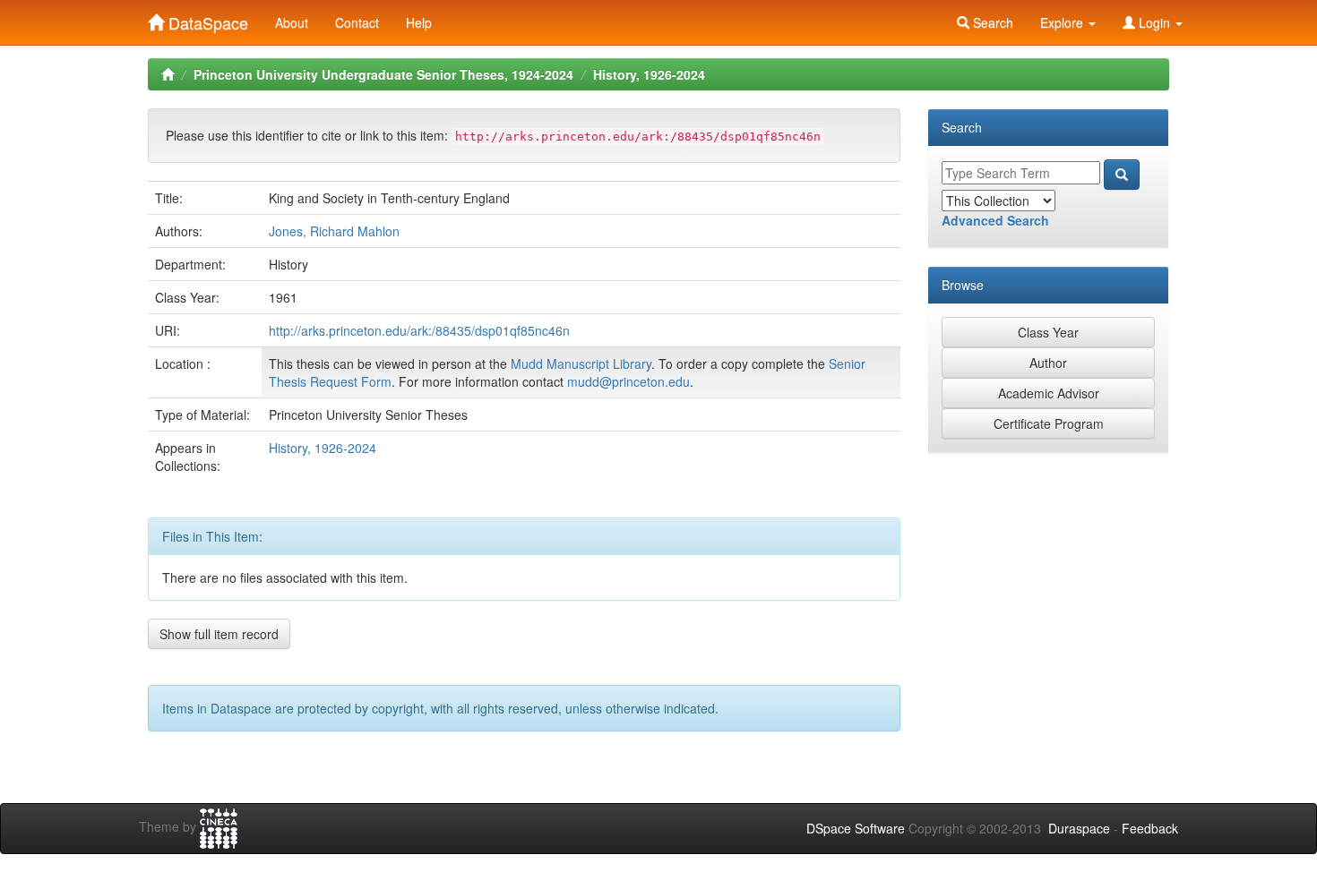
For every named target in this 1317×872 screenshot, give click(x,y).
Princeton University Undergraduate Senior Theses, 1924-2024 (383, 74)
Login (1154, 22)
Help (419, 22)
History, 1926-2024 (649, 74)
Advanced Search (995, 220)
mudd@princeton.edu (628, 381)
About (291, 22)
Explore (1063, 22)
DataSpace (206, 19)
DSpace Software (855, 828)
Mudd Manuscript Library (581, 363)
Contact (357, 22)
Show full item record (219, 634)
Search (991, 22)
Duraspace (1079, 828)
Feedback (1150, 828)
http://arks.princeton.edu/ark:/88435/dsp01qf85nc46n (419, 330)
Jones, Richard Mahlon (334, 231)
